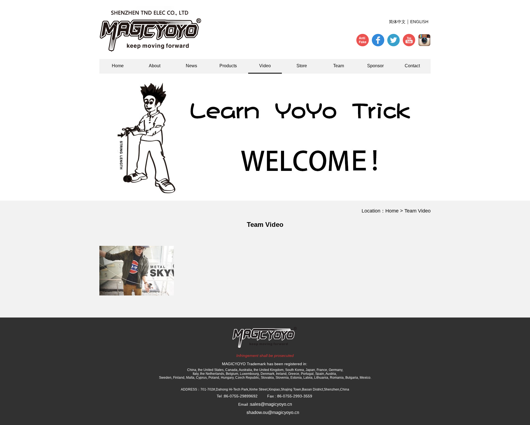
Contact (412, 65)
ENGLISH (419, 21)
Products (228, 65)
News (191, 65)
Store (301, 65)
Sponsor (375, 65)
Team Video (417, 211)
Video (265, 65)
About (154, 65)
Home (118, 65)
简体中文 (397, 21)
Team (338, 65)
